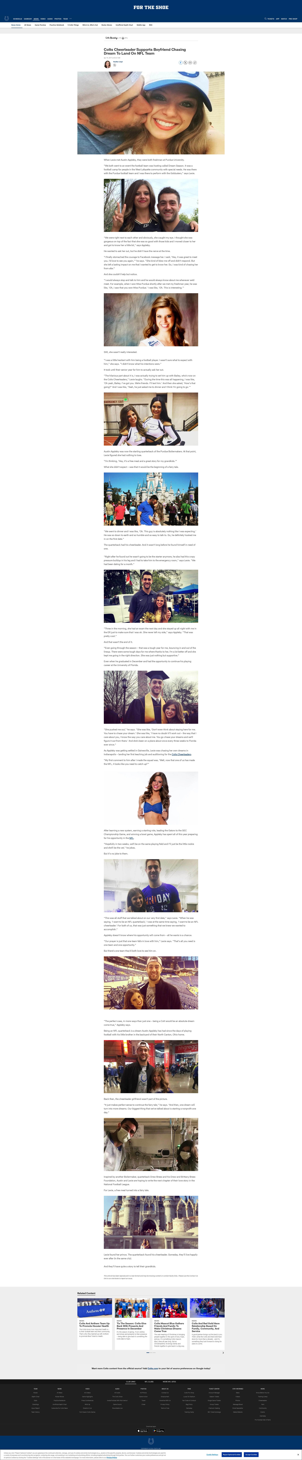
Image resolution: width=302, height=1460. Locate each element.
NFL (131, 838)
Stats (35, 1400)
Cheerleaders (263, 1400)
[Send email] (190, 64)
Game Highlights (87, 1396)
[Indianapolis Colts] (151, 1442)
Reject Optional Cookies (232, 1454)
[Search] (265, 18)
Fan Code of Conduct (189, 1400)
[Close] (298, 1454)
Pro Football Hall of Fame (263, 1420)
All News (59, 1392)
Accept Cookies (251, 1454)
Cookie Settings (212, 1454)
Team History (35, 1412)
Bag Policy (189, 1404)
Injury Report (35, 1408)
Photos (143, 1389)
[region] (151, 1455)
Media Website (237, 1412)
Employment (165, 1396)
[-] (116, 38)
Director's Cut (87, 1408)
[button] (147, 1352)
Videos (238, 1396)
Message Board (238, 1404)
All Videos (87, 1392)
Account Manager (214, 1392)
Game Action (143, 1396)
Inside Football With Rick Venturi (117, 1400)
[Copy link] (195, 63)
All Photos (143, 1392)
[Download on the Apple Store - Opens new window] (142, 1431)
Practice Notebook (59, 1400)
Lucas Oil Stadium (189, 1396)
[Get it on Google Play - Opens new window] (158, 1432)
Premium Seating (214, 1408)
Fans (262, 1404)
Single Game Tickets (214, 1400)
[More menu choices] (70, 19)
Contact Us (165, 1392)
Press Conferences (87, 1400)
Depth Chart (35, 1396)
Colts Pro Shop (189, 1392)
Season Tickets (214, 1396)
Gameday (189, 1408)
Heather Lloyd (118, 62)
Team (35, 1389)
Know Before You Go (262, 1392)
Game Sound (117, 1404)
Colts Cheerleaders (181, 754)
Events (263, 1412)
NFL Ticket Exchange (214, 1412)
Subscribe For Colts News (59, 1408)
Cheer (143, 1404)
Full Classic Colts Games (87, 1412)
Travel (143, 1400)
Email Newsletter (238, 1408)
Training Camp (189, 1412)
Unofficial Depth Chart (60, 1404)
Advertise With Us (165, 1400)
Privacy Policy (165, 1404)
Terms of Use (165, 1408)
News (60, 1389)
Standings (35, 1404)
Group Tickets (214, 1404)
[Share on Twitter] (185, 64)
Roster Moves (59, 1396)
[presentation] (224, 1353)
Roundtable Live (117, 1408)
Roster (36, 1392)
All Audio (117, 1392)
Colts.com (153, 1368)
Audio (117, 1389)
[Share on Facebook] (181, 64)
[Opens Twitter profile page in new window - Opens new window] (114, 65)
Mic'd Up (87, 1404)
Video (87, 1389)
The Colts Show (117, 1396)
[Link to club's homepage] (6, 18)
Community (263, 1408)
